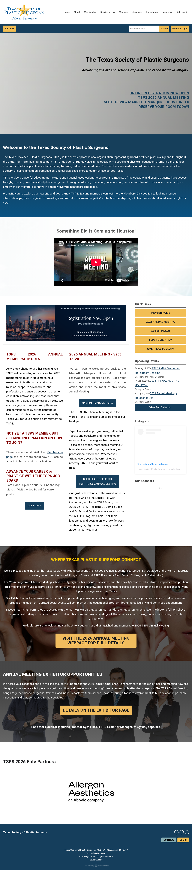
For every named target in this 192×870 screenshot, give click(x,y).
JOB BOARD (34, 505)
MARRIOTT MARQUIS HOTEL (97, 402)
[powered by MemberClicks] (96, 866)
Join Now (9, 28)
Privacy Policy (96, 859)
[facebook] (176, 832)
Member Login (180, 28)
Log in (183, 840)
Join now (169, 840)
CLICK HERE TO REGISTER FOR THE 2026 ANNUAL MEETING (97, 481)
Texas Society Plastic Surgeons (152, 469)
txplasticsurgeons (179, 469)
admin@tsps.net (98, 853)
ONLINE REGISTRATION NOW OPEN (159, 93)
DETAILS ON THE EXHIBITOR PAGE (96, 710)
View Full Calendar (160, 407)
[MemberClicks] (24, 12)
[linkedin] (187, 832)
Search (164, 28)
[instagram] (182, 832)
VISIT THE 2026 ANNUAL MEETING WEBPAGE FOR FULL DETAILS (96, 640)
